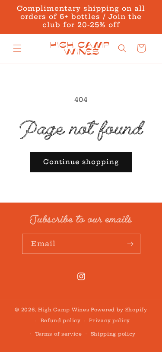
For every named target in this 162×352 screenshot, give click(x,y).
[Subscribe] (130, 244)
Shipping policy (113, 334)
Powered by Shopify (119, 310)
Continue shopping (81, 162)
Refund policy (61, 320)
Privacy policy (109, 320)
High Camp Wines (63, 310)
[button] (17, 48)
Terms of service (58, 334)
